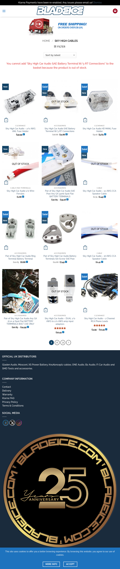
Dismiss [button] (97, 2)
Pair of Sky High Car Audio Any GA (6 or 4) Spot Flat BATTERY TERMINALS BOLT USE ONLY (20, 321)
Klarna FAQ (8, 398)
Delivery (6, 390)
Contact (6, 386)
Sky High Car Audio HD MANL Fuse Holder (99, 130)
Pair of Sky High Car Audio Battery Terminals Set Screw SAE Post (59, 257)
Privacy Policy (10, 402)
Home (46, 40)
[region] (60, 26)
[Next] (68, 342)
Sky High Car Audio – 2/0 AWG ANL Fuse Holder (20, 130)
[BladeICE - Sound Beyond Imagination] (60, 11)
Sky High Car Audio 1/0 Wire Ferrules (20, 192)
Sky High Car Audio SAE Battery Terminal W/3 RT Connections (60, 130)
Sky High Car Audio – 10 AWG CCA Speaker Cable (99, 192)
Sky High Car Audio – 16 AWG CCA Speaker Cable (99, 257)
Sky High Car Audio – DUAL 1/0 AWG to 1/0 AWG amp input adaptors (60, 321)
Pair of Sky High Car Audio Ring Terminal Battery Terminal (20, 257)
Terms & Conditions (13, 405)
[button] (4, 11)
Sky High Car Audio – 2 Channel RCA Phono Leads (99, 319)
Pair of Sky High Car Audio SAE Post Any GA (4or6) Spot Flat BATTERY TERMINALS (60, 194)
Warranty (7, 394)
